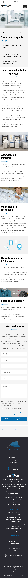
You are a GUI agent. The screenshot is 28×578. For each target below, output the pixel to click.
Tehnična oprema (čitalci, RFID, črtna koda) (13, 524)
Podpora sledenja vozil (13, 546)
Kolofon (14, 569)
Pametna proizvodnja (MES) (13, 517)
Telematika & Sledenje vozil (13, 528)
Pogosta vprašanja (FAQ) (13, 548)
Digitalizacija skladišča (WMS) (13, 514)
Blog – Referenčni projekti (13, 531)
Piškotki (14, 571)
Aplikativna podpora (13, 543)
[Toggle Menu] (25, 6)
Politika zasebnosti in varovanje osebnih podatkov (14, 566)
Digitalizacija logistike (13, 512)
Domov (5, 32)
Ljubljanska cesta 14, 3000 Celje (13, 459)
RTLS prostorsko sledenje (13, 521)
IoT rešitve (11, 32)
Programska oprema (13, 526)
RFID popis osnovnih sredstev (13, 519)
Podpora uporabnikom (13, 539)
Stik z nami (13, 550)
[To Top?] (25, 575)
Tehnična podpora (13, 541)
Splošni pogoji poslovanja (14, 567)
